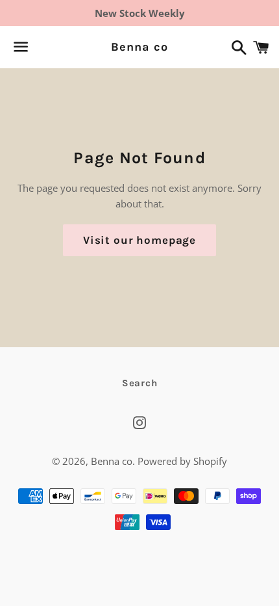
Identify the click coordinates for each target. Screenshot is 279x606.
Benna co (139, 47)
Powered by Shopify (182, 461)
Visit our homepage (139, 239)
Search (140, 383)
